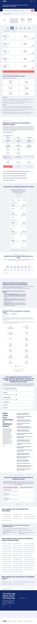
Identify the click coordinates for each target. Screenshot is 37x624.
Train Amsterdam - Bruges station (30, 518)
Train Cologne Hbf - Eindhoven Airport (8, 565)
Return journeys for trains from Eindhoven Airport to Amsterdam (10, 531)
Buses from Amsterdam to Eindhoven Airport (25, 531)
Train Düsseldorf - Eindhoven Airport (8, 561)
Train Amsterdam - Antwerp (6, 518)
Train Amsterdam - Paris (6, 514)
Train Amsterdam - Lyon (6, 563)
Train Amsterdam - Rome (28, 553)
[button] (22, 11)
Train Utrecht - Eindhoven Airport (29, 543)
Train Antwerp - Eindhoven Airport (30, 569)
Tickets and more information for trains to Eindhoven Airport (26, 533)
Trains (7, 588)
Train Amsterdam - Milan (17, 559)
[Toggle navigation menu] (33, 1)
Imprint (9, 621)
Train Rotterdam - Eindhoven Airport (19, 555)
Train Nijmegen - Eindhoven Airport (19, 547)
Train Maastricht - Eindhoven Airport (30, 561)
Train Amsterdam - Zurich (17, 518)
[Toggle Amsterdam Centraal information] (33, 490)
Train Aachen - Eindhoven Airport (7, 555)
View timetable (10, 94)
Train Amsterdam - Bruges (17, 516)
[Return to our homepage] (4, 1)
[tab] (7, 31)
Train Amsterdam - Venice (6, 557)
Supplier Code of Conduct (28, 621)
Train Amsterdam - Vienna (28, 557)
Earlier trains (14, 246)
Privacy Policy (20, 621)
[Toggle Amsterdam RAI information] (33, 499)
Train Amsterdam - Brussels (17, 514)
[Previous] (5, 266)
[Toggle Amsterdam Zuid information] (33, 494)
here (26, 250)
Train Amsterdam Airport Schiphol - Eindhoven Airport (22, 567)
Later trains (23, 246)
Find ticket (10, 83)
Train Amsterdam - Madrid (17, 569)
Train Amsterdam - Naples (17, 553)
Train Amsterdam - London (6, 516)
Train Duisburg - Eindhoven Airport (8, 547)
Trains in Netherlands (12, 588)
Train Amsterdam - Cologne (6, 520)
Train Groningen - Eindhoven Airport (19, 545)
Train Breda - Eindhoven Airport (18, 549)
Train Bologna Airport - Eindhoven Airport (20, 557)
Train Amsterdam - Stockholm (7, 551)
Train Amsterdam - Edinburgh (18, 563)
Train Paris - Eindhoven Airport (29, 547)
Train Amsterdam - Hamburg (29, 565)
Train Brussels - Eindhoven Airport (7, 543)
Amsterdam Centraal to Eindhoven (28, 481)
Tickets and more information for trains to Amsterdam (10, 533)
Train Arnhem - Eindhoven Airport (29, 563)
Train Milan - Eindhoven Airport (18, 551)
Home (4, 588)
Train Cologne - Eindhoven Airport (19, 565)
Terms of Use (14, 621)
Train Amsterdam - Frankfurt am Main (30, 516)
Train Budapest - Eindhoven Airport (19, 561)
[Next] (33, 28)
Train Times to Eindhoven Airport (23, 588)
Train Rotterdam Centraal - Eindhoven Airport (9, 571)
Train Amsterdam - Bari (28, 555)
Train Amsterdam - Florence (6, 553)
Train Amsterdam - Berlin (28, 514)
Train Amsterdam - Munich (17, 543)
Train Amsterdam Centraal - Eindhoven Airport (10, 582)
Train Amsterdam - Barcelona (7, 567)
